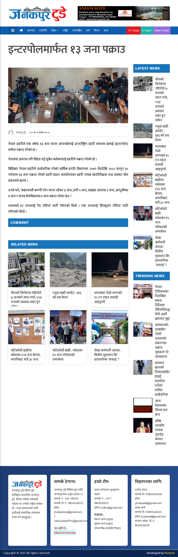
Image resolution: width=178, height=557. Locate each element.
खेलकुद (21, 38)
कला (106, 30)
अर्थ (88, 30)
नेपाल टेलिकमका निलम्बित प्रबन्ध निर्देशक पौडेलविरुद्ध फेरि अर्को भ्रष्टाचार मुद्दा (162, 303)
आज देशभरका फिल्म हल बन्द (161, 408)
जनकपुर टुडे (21, 133)
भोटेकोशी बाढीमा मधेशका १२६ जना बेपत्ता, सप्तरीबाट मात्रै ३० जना (25, 355)
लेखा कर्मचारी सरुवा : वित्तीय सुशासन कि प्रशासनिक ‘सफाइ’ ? (107, 355)
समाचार (31, 30)
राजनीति (43, 30)
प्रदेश (53, 30)
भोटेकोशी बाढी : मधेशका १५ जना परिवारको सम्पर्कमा (67, 355)
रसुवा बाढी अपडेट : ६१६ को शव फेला (66, 295)
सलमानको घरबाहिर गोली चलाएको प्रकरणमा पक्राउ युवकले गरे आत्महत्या (162, 341)
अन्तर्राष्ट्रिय (77, 30)
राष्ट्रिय (65, 30)
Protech (169, 553)
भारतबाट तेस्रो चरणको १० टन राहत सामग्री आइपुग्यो (108, 297)
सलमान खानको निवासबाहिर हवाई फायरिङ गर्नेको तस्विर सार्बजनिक (162, 379)
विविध (32, 38)
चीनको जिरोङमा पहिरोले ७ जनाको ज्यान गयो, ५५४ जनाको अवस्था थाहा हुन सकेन (26, 300)
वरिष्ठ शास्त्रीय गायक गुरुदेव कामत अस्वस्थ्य (160, 432)
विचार (96, 30)
